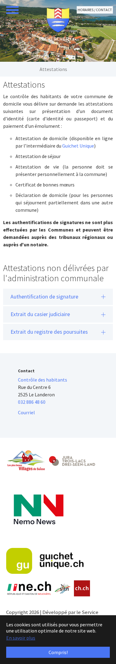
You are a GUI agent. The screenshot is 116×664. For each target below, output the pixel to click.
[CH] (82, 588)
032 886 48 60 (31, 402)
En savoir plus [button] (20, 638)
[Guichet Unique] (45, 561)
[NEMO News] (38, 509)
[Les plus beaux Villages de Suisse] (26, 460)
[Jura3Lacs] (72, 461)
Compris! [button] (58, 652)
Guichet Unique (78, 146)
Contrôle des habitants (42, 380)
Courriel (26, 412)
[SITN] (63, 589)
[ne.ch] (29, 588)
